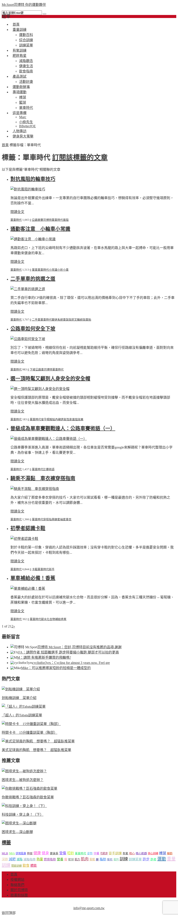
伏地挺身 (21, 853)
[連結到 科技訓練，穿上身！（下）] (24, 806)
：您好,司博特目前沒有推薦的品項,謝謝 (79, 647)
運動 (161, 858)
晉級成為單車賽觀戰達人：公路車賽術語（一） (62, 428)
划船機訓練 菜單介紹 (19, 698)
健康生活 (26, 66)
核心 (132, 853)
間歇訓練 (16, 865)
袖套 (63, 519)
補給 (58, 619)
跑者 (153, 859)
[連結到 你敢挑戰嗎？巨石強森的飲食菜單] (29, 788)
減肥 (12, 859)
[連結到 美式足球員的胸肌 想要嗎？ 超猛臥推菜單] (38, 741)
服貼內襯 (55, 419)
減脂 (19, 859)
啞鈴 (70, 853)
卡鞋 (35, 569)
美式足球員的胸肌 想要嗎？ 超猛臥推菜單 (36, 750)
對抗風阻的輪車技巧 (32, 179)
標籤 (6, 842)
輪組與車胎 (84, 319)
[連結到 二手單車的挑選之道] (27, 289)
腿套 (57, 519)
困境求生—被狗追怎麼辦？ (22, 780)
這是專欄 (19, 113)
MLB (5, 853)
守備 (96, 853)
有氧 (125, 853)
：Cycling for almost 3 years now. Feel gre (71, 663)
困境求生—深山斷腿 (17, 832)
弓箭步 (104, 853)
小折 (60, 269)
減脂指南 (29, 859)
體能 (33, 865)
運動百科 (26, 35)
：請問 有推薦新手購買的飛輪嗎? (44, 657)
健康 (37, 853)
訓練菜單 (135, 859)
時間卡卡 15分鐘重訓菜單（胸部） (29, 732)
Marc (22, 117)
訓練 (124, 859)
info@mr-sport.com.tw (89, 908)
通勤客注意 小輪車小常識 (40, 229)
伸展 (30, 853)
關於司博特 (19, 890)
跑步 (146, 859)
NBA (12, 853)
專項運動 (19, 92)
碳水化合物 (48, 619)
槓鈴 (170, 853)
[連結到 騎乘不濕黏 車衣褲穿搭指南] (34, 489)
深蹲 (5, 859)
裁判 (116, 859)
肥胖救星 (19, 55)
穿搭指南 (48, 519)
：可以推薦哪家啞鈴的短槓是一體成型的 (56, 668)
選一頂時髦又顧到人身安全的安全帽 (50, 378)
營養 (60, 859)
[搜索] (44, 14)
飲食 (26, 865)
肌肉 (85, 859)
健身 (45, 853)
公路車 (39, 369)
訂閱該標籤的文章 (80, 157)
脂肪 (103, 859)
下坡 (32, 369)
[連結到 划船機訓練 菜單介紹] (21, 689)
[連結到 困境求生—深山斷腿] (19, 823)
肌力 (77, 859)
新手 (51, 569)
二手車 (36, 319)
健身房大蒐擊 (23, 136)
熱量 (39, 859)
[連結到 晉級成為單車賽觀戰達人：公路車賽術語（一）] (48, 438)
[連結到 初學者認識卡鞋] (24, 538)
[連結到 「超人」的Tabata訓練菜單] (24, 706)
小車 (66, 269)
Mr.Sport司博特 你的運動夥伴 (24, 5)
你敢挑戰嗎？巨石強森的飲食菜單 (28, 797)
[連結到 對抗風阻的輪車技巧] (27, 189)
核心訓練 (153, 853)
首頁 (5, 145)
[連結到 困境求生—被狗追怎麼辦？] (24, 771)
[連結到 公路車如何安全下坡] (27, 339)
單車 (35, 269)
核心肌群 (141, 853)
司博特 (47, 219)
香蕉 (63, 619)
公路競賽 (37, 219)
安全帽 (45, 419)
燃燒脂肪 (50, 859)
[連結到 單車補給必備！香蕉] (27, 588)
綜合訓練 (26, 40)
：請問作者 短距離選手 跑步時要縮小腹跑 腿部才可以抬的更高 (68, 652)
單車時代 (16, 219)
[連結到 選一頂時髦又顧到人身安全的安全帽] (39, 389)
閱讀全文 (17, 212)
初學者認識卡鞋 (27, 528)
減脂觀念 (26, 61)
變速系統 (57, 319)
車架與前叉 (70, 319)
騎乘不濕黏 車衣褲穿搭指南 (42, 478)
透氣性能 (66, 419)
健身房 (54, 853)
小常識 (53, 269)
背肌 (92, 859)
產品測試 (19, 76)
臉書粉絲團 (19, 895)
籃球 (22, 102)
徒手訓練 (115, 853)
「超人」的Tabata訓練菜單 (22, 715)
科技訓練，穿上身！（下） (22, 814)
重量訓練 (19, 29)
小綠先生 (26, 122)
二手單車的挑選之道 (32, 279)
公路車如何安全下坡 (32, 328)
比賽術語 (48, 469)
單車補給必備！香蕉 (32, 578)
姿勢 (90, 853)
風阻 (66, 219)
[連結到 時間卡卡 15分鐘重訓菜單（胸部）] (31, 724)
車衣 (68, 519)
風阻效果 (77, 419)
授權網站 (17, 879)
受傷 (62, 853)
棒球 (22, 97)
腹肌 (110, 859)
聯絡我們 (17, 885)
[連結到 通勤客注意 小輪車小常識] (33, 239)
